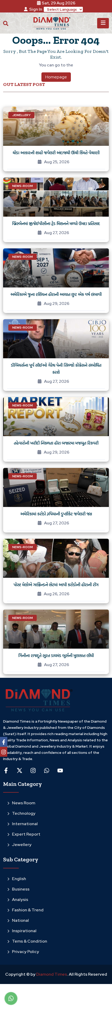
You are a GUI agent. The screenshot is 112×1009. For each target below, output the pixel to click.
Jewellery (22, 844)
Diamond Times (51, 974)
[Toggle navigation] (103, 23)
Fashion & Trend (27, 910)
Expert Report (26, 834)
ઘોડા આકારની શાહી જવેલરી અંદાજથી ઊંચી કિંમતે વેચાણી (56, 152)
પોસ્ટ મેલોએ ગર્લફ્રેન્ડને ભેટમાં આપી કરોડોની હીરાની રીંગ (56, 584)
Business (20, 889)
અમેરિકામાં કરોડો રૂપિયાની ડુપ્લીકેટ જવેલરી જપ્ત (56, 514)
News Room (23, 803)
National (20, 920)
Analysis (20, 899)
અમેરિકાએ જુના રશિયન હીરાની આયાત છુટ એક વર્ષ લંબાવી (56, 294)
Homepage (56, 77)
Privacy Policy (25, 951)
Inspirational (24, 930)
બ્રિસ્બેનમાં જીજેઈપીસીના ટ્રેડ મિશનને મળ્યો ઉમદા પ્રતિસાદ (56, 223)
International (25, 823)
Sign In (36, 9)
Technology (23, 813)
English (19, 878)
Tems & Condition (29, 941)
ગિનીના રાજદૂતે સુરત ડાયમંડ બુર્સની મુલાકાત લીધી (56, 655)
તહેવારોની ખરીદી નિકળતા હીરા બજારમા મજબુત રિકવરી (56, 443)
